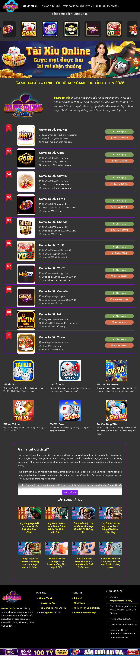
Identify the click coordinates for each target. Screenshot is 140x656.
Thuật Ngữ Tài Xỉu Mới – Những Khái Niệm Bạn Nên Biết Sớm (29, 563)
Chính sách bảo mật (85, 612)
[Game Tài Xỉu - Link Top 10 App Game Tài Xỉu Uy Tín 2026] (10, 6)
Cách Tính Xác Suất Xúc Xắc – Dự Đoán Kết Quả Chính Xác (83, 563)
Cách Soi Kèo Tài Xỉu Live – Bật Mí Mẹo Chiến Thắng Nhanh (110, 563)
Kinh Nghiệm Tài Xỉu (107, 6)
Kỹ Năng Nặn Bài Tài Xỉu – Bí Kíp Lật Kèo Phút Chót (29, 528)
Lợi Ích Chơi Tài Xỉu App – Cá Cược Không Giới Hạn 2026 (56, 563)
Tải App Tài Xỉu (51, 6)
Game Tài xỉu (46, 598)
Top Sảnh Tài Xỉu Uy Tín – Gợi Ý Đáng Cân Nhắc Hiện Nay (110, 528)
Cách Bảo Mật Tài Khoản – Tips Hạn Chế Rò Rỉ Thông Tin (84, 528)
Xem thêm (69, 492)
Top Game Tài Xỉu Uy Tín (77, 6)
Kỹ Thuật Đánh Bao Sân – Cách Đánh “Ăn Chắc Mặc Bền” (56, 528)
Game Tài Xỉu (30, 6)
